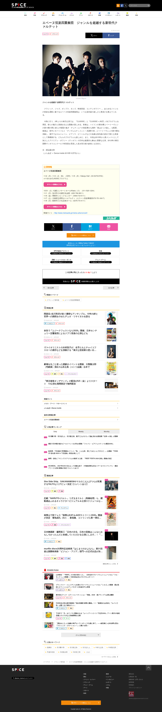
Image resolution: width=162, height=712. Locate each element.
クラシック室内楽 (53, 300)
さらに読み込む (81, 635)
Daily (55, 431)
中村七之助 (99, 647)
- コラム (107, 685)
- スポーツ (86, 690)
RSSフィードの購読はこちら (82, 235)
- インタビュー (109, 679)
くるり (88, 652)
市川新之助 (73, 647)
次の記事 (111, 288)
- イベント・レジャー (89, 679)
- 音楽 (84, 674)
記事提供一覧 (133, 676)
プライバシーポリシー (135, 688)
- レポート (108, 682)
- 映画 (84, 693)
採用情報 (131, 682)
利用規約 (131, 685)
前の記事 (51, 288)
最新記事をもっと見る (109, 564)
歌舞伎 (49, 647)
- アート (85, 688)
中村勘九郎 (112, 647)
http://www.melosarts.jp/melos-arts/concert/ (70, 213)
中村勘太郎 (64, 652)
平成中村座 (51, 652)
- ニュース (108, 676)
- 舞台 (84, 676)
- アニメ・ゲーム (88, 685)
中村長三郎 (76, 652)
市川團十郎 (60, 647)
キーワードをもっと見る (108, 657)
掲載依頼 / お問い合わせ (136, 679)
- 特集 (107, 688)
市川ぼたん (86, 647)
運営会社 (131, 674)
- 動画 (107, 674)
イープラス (46, 662)
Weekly (81, 431)
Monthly (106, 431)
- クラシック (86, 682)
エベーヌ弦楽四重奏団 (72, 300)
